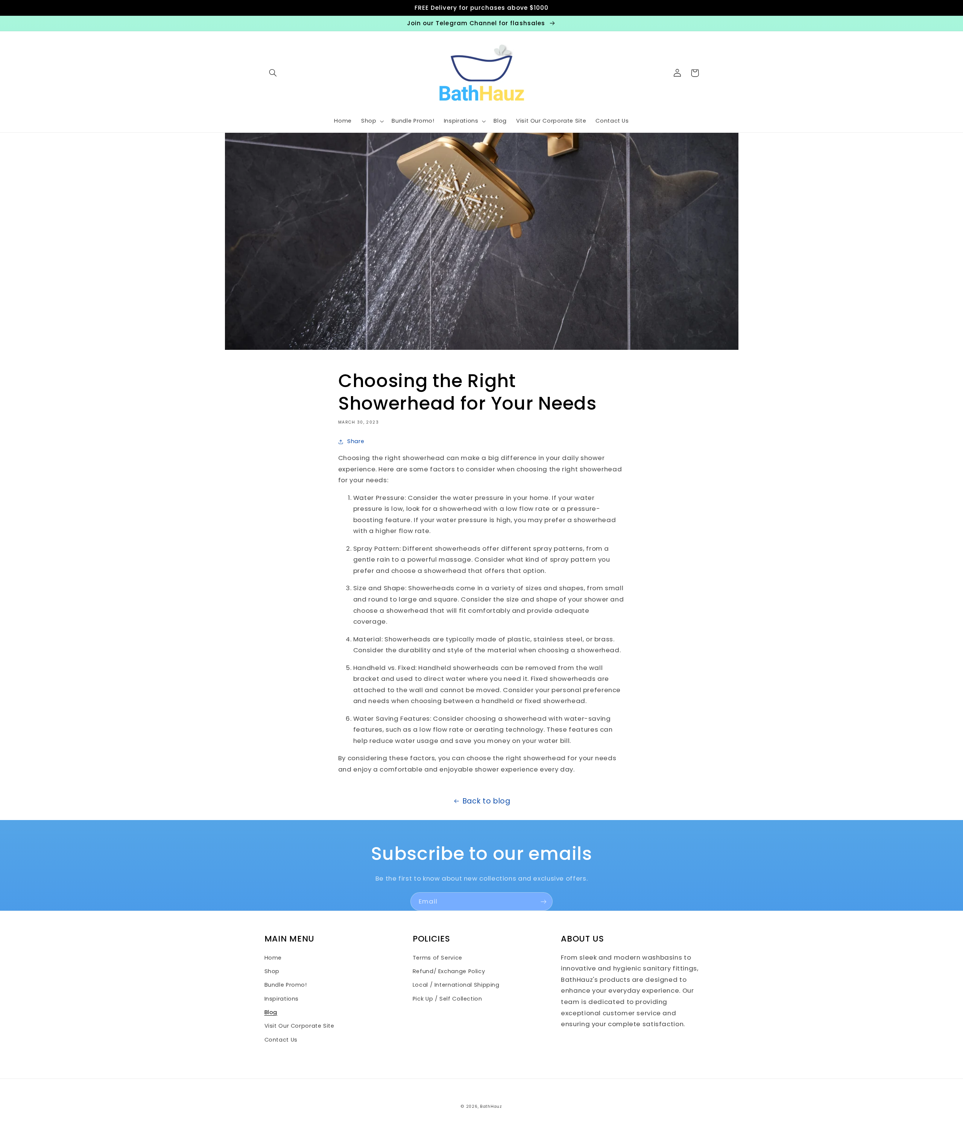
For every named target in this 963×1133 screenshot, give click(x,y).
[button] (273, 73)
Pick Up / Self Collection (447, 998)
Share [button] (355, 441)
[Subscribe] (543, 901)
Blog (271, 1012)
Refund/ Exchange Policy (449, 971)
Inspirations (281, 998)
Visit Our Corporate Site (299, 1026)
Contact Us (281, 1039)
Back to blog (486, 801)
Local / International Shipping (456, 985)
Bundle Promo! (285, 985)
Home (273, 957)
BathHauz (491, 1106)
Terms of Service (437, 957)
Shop (272, 971)
